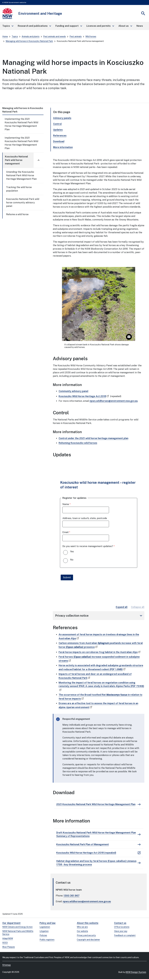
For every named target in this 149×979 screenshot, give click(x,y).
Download (58, 141)
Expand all (121, 607)
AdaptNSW (7, 938)
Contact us (120, 923)
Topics (15, 36)
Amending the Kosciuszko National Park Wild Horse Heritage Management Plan (21, 175)
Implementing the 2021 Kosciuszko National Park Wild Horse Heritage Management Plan (21, 124)
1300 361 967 (71, 895)
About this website (87, 923)
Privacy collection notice (99, 615)
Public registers (47, 939)
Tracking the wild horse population (19, 189)
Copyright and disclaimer (88, 939)
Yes (72, 551)
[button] (7, 26)
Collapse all (137, 607)
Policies (43, 935)
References (59, 135)
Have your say (120, 931)
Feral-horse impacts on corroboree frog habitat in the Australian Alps (98, 652)
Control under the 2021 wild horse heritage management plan (93, 438)
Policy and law (48, 923)
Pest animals (76, 36)
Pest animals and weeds (54, 36)
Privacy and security (86, 935)
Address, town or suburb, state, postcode (84, 518)
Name (65, 504)
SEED (5, 943)
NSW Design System (136, 972)
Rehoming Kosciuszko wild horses (78, 443)
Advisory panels (62, 118)
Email (65, 532)
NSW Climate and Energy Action (17, 927)
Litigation (44, 931)
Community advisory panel (73, 391)
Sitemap (6, 965)
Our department (11, 923)
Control (57, 124)
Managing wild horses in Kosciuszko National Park (29, 41)
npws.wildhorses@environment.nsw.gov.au (114, 401)
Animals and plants (30, 36)
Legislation (45, 927)
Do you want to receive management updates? (87, 546)
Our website (82, 931)
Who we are (82, 927)
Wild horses (90, 36)
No (71, 559)
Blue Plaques (8, 947)
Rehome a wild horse (17, 214)
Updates (58, 129)
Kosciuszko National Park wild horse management (16, 160)
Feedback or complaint (125, 935)
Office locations (121, 927)
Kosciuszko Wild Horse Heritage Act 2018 (82, 396)
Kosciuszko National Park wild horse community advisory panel (22, 202)
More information (63, 147)
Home (5, 36)
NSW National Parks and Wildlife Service (17, 932)
